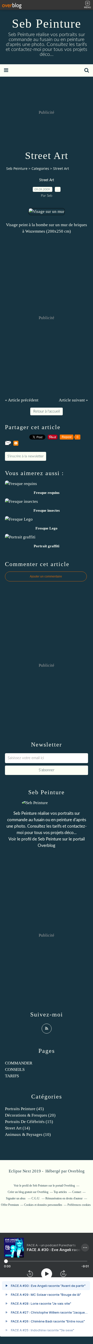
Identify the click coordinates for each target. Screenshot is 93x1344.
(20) (30, 1115)
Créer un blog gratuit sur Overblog (28, 1192)
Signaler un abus (16, 1198)
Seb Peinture (46, 23)
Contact (76, 1192)
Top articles (60, 1192)
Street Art (46, 180)
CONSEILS (15, 1069)
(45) (24, 1108)
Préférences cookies (79, 1205)
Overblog (76, 1171)
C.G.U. (35, 1198)
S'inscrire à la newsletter (25, 456)
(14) (17, 1128)
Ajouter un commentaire (46, 576)
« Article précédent (21, 400)
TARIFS (12, 1076)
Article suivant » (73, 400)
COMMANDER (18, 1063)
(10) (28, 1134)
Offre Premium (10, 1205)
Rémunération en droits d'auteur (64, 1198)
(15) (29, 1121)
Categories (40, 168)
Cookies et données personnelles (43, 1205)
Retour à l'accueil (46, 411)
